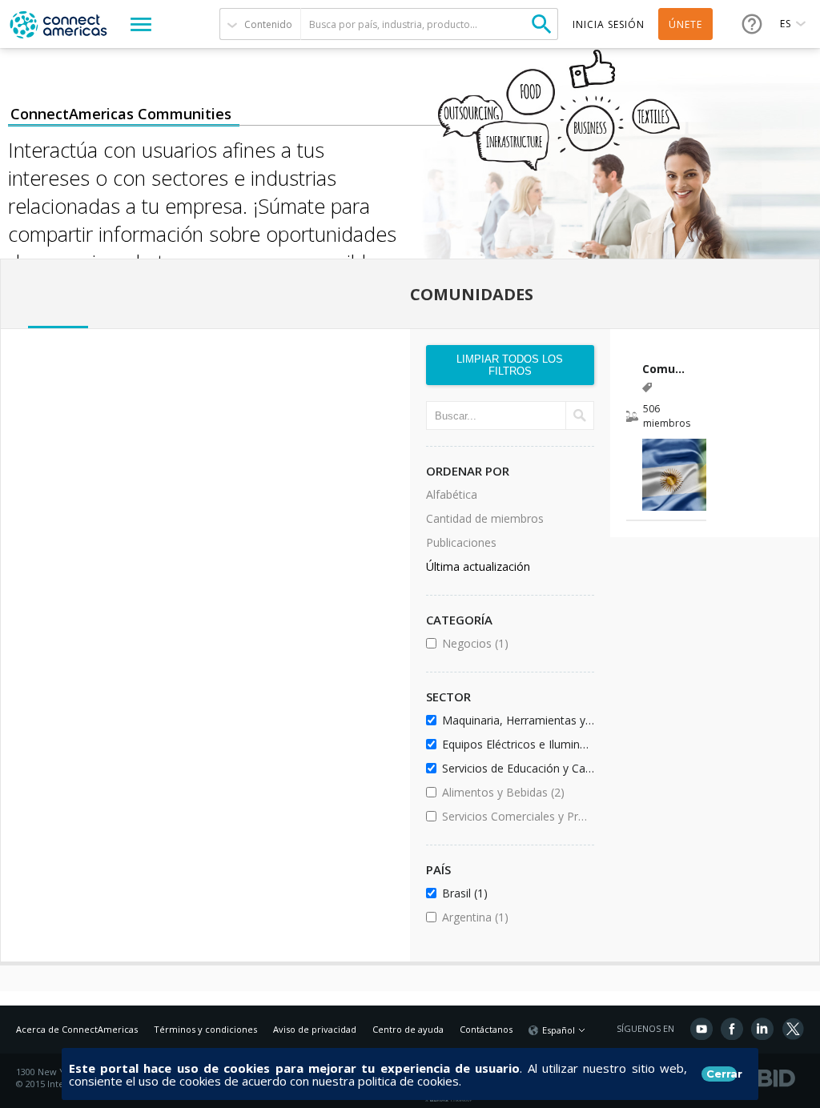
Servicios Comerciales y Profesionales (515, 816)
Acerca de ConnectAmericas (77, 1029)
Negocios (515, 643)
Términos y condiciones (205, 1029)
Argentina (515, 917)
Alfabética (451, 494)
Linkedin (762, 1029)
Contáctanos (486, 1029)
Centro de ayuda (408, 1029)
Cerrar (721, 1073)
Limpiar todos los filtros (509, 365)
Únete (685, 24)
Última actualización (478, 566)
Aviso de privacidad (314, 1029)
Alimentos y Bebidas (515, 792)
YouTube (701, 1029)
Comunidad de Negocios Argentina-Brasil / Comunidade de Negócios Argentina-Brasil (666, 368)
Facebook (732, 1029)
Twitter (793, 1029)
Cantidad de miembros (485, 518)
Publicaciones (461, 542)
